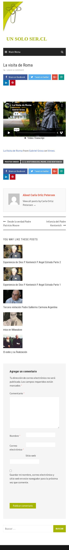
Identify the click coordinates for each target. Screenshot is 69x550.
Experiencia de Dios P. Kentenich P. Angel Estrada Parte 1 (32, 284)
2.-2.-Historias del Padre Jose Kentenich (42, 162)
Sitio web (31, 455)
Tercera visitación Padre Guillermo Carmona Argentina (30, 307)
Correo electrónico (17, 447)
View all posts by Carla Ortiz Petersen (38, 202)
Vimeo (51, 150)
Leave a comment (15, 69)
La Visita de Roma (12, 150)
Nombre (15, 435)
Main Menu (14, 51)
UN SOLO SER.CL (26, 38)
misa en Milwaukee (12, 329)
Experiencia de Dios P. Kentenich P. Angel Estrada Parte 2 (32, 262)
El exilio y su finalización (15, 352)
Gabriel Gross (36, 150)
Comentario (17, 393)
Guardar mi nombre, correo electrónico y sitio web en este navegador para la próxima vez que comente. (34, 478)
